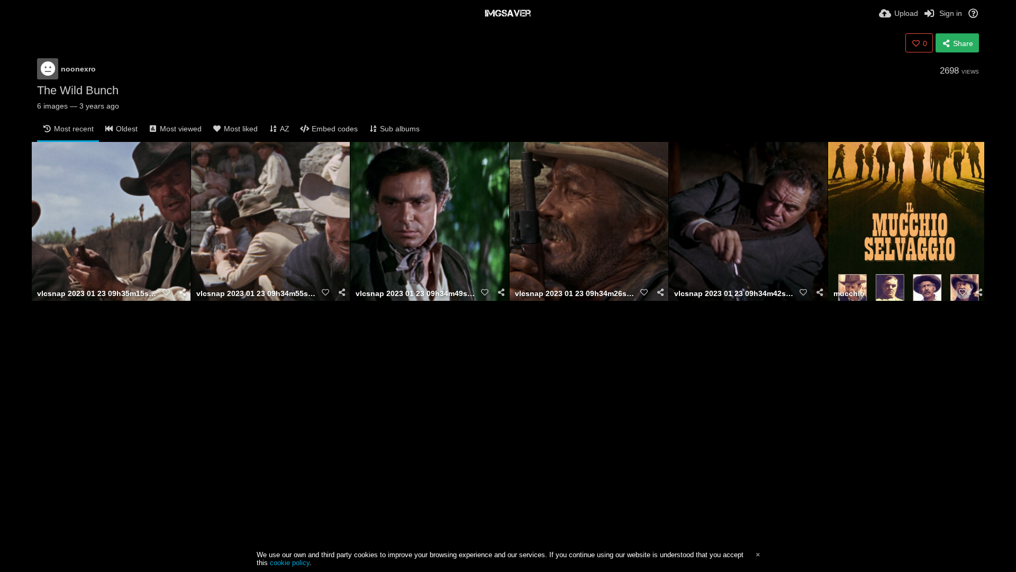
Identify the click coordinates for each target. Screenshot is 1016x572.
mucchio (849, 294)
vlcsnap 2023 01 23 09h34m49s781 (416, 294)
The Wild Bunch (78, 90)
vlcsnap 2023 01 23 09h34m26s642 (576, 294)
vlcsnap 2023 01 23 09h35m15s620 (98, 294)
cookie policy (290, 563)
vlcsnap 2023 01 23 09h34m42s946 (735, 294)
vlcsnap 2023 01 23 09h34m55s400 (257, 294)
